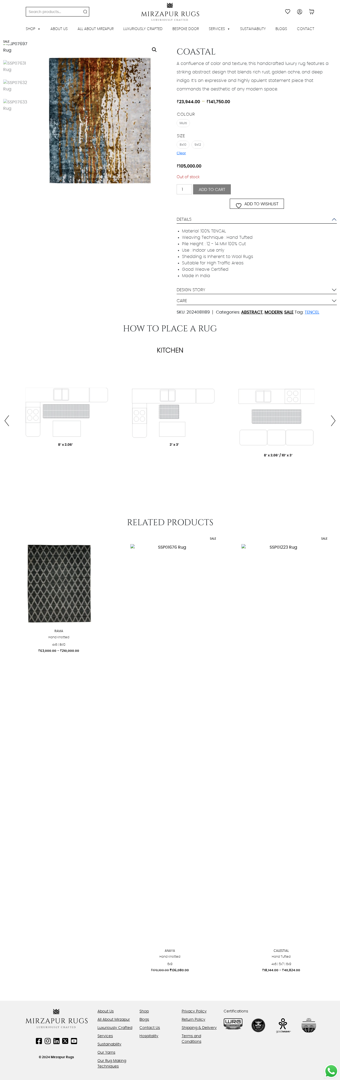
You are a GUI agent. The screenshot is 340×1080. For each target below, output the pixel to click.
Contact (305, 29)
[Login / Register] (299, 11)
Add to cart (212, 189)
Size (181, 136)
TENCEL (312, 312)
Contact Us (149, 1028)
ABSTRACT (252, 312)
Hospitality (148, 1036)
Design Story (191, 290)
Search (85, 11)
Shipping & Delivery (199, 1028)
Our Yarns (106, 1052)
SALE (289, 312)
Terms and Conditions (191, 1039)
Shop (30, 29)
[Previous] (10, 420)
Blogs (281, 29)
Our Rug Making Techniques (111, 1063)
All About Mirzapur (96, 29)
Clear (181, 153)
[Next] (330, 420)
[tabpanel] (170, 421)
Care (182, 301)
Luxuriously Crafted (143, 29)
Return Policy (193, 1019)
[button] (154, 50)
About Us (59, 29)
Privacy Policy (194, 1011)
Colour (186, 114)
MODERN (273, 312)
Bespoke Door (185, 29)
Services (217, 29)
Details (184, 219)
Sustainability (253, 29)
